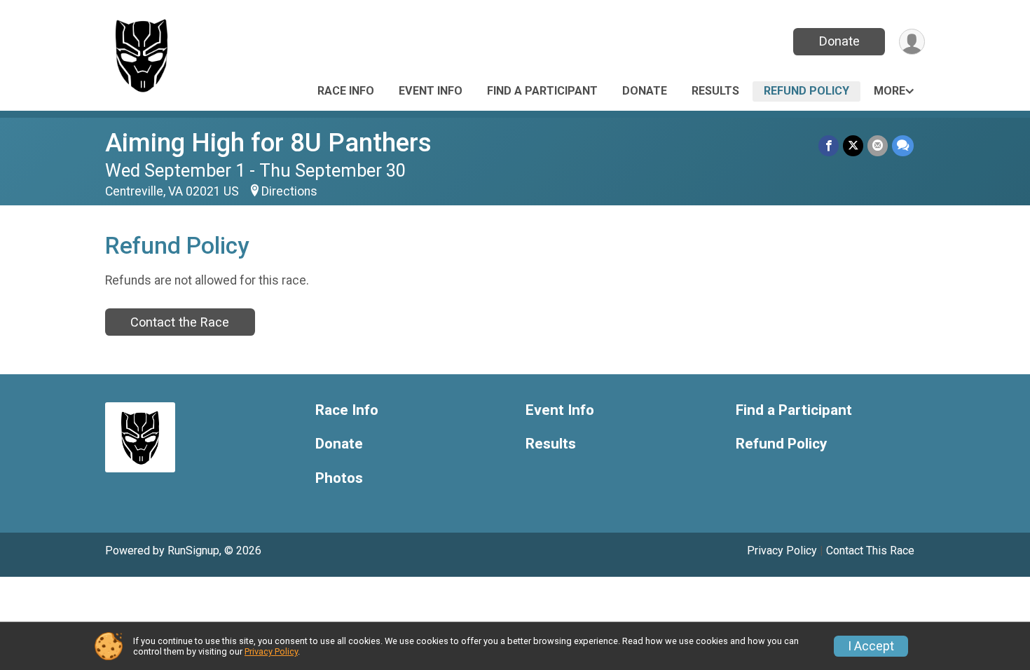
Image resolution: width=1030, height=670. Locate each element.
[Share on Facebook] (828, 145)
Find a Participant (542, 90)
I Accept (871, 646)
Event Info (430, 90)
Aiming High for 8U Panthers (268, 143)
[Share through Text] (903, 145)
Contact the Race (179, 322)
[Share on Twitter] (853, 145)
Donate (839, 41)
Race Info (345, 90)
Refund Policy (806, 90)
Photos (339, 478)
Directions (289, 191)
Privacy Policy (782, 550)
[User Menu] (912, 42)
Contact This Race (870, 550)
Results (715, 90)
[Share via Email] (877, 145)
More (889, 90)
